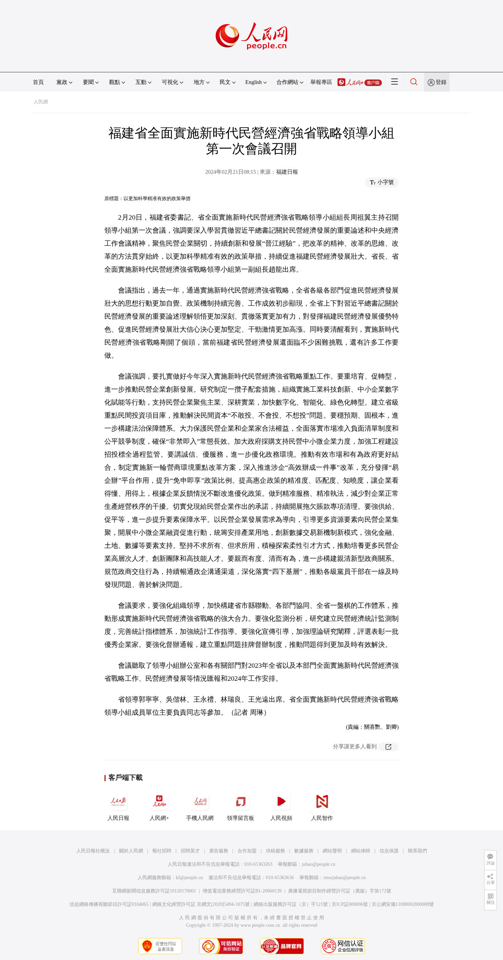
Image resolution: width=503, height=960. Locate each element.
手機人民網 (200, 818)
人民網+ (159, 818)
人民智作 (322, 818)
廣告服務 (218, 850)
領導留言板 (240, 818)
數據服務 (303, 850)
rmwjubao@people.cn (344, 877)
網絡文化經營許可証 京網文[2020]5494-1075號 (201, 904)
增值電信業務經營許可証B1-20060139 (242, 891)
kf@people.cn (189, 877)
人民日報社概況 (93, 850)
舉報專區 (321, 82)
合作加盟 (247, 850)
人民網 (41, 101)
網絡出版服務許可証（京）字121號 (291, 904)
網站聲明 (332, 850)
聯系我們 (417, 850)
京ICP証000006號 (350, 904)
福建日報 (287, 172)
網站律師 (360, 850)
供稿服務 (275, 850)
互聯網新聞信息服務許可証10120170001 (154, 891)
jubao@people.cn (318, 864)
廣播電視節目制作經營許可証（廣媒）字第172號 (339, 891)
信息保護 (389, 850)
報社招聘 (161, 850)
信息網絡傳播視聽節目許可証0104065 (109, 904)
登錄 (441, 82)
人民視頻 (281, 818)
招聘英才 (190, 850)
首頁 (38, 82)
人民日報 (118, 818)
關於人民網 (131, 850)
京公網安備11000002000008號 (403, 904)
